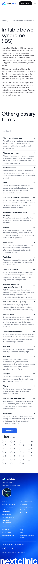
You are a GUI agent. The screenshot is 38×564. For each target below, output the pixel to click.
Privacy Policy (19, 544)
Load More (9, 431)
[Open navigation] (35, 3)
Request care (26, 3)
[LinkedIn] (12, 548)
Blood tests (5, 529)
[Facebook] (4, 548)
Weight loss (23, 504)
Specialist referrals (8, 517)
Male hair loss (24, 513)
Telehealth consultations (6, 521)
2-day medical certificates (6, 510)
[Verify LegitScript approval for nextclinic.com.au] (6, 492)
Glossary (5, 21)
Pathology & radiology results (27, 536)
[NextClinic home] (9, 3)
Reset (12, 437)
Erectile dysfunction (26, 507)
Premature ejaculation (27, 510)
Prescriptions (6, 514)
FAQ (21, 532)
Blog (21, 529)
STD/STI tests (6, 532)
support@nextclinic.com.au (11, 485)
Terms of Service (7, 544)
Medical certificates (8, 504)
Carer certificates (8, 507)
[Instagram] (8, 548)
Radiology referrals (8, 535)
